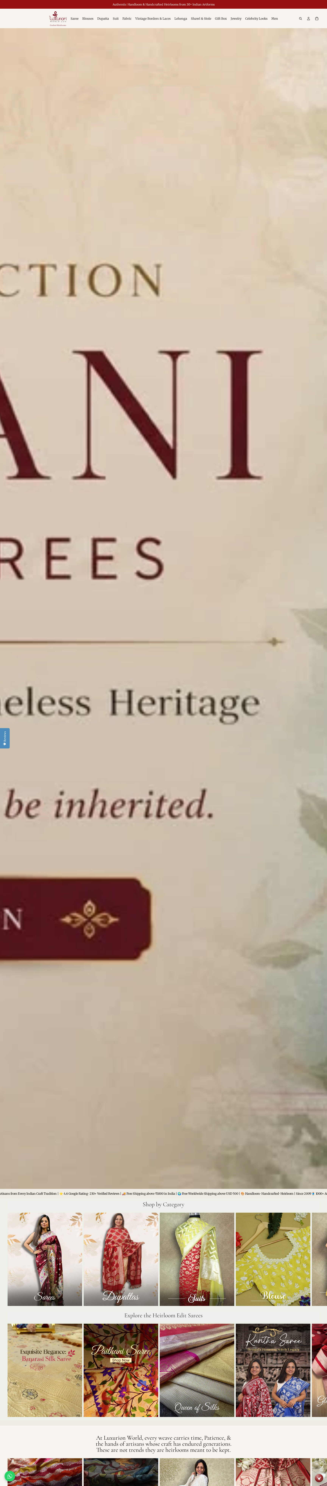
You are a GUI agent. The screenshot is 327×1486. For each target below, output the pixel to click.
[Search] (300, 18)
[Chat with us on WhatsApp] (10, 1476)
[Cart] (317, 18)
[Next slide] (315, 1260)
